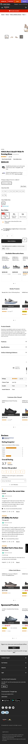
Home (2, 14)
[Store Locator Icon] (1, 4)
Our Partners (4, 662)
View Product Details (6, 159)
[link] (7, 156)
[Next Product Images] (25, 29)
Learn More (4, 696)
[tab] (5, 215)
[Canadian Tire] (3, 1)
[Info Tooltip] (9, 230)
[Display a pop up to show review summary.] (12, 312)
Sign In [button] (14, 647)
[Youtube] (13, 707)
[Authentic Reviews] (8, 438)
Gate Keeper (5, 550)
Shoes (7, 14)
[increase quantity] (11, 236)
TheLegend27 (5, 520)
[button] (13, 283)
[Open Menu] (2, 8)
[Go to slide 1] (6, 37)
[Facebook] (3, 707)
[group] (6, 628)
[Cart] (26, 8)
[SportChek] (10, 1)
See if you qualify (18, 173)
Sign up (4, 686)
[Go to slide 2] (11, 37)
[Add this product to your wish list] (25, 240)
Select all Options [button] (12, 241)
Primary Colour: (5, 179)
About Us (3, 667)
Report (18, 511)
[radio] (7, 183)
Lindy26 (4, 493)
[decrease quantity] (2, 236)
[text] (6, 274)
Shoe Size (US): (5, 188)
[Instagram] (10, 707)
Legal (2, 672)
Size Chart (23, 186)
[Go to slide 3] (16, 37)
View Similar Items (17, 159)
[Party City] (24, 1)
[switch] (15, 368)
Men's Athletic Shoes (15, 14)
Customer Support (5, 657)
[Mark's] (17, 1)
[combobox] (14, 481)
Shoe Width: (4, 200)
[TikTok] (6, 707)
